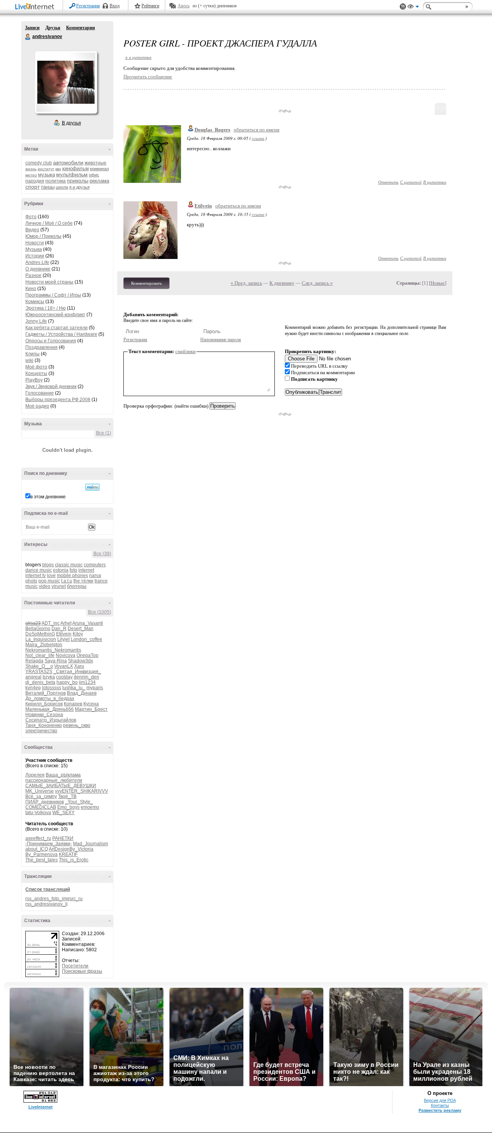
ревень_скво (76, 725)
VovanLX (63, 666)
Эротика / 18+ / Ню (45, 308)
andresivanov (28, 37)
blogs (48, 564)
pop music (49, 581)
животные (95, 163)
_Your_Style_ (79, 802)
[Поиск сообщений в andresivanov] (92, 487)
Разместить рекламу (440, 1110)
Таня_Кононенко (43, 725)
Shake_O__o (39, 666)
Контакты (440, 1105)
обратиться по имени (256, 130)
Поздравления (41, 347)
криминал (99, 168)
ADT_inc (51, 623)
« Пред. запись (246, 283)
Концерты (36, 373)
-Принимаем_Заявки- (48, 843)
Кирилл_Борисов (44, 704)
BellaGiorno (37, 628)
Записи (32, 27)
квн (58, 169)
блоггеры (76, 586)
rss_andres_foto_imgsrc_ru (54, 898)
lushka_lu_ (73, 687)
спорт (32, 187)
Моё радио (37, 406)
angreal (33, 677)
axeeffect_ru (38, 838)
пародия (34, 181)
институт (46, 169)
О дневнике (37, 269)
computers (95, 564)
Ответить (388, 182)
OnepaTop (87, 655)
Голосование (39, 393)
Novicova (65, 655)
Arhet (65, 623)
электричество (41, 730)
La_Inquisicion (40, 639)
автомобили (68, 162)
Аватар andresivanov (66, 82)
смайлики (185, 351)
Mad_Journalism (90, 843)
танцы (48, 187)
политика (55, 181)
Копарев (73, 704)
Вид (413, 8)
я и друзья (79, 187)
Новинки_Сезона (44, 714)
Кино (30, 288)
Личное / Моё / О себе (49, 223)
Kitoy (78, 634)
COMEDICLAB (40, 807)
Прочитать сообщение (147, 77)
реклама (99, 181)
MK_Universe (39, 791)
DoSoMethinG (40, 634)
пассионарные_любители (53, 780)
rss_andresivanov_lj (46, 904)
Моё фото (36, 367)
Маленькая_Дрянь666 (49, 709)
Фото (31, 216)
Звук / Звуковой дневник (50, 386)
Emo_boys (68, 807)
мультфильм (72, 174)
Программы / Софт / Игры (53, 295)
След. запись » (317, 283)
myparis (94, 687)
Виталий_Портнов (45, 693)
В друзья (71, 123)
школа (62, 187)
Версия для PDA (440, 1100)
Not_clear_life (40, 655)
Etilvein (63, 634)
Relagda (34, 661)
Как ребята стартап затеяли (56, 327)
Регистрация (88, 5)
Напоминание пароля (220, 339)
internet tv (35, 575)
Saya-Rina (56, 661)
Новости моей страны (49, 282)
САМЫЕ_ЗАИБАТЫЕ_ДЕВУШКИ (60, 785)
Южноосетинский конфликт (55, 314)
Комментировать (146, 283)
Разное (33, 275)
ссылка (258, 138)
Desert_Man (80, 628)
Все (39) (102, 553)
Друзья (52, 27)
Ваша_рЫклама (63, 775)
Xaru (79, 666)
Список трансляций (47, 889)
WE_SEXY (63, 812)
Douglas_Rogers (212, 130)
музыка (46, 174)
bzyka (49, 677)
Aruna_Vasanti (87, 623)
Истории (34, 256)
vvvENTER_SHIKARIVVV (81, 791)
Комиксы (34, 301)
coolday (64, 677)
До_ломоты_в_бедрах (49, 698)
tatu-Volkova (38, 812)
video (44, 586)
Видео (32, 229)
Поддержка (403, 6)
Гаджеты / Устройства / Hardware (61, 334)
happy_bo (67, 682)
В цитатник (434, 182)
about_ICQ (36, 849)
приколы (77, 180)
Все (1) (103, 433)
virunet (59, 586)
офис (94, 175)
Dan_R (59, 628)
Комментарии (80, 27)
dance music (38, 570)
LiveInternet (36, 7)
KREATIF (68, 854)
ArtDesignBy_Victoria (71, 849)
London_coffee (86, 639)
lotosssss (51, 687)
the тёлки (83, 581)
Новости (34, 243)
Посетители (75, 966)
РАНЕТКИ (62, 838)
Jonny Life (36, 321)
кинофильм (75, 168)
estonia (60, 570)
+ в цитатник (138, 57)
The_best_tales (41, 860)
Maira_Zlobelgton (43, 644)
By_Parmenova (41, 854)
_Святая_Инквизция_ (77, 671)
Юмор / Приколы (43, 236)
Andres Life (37, 262)
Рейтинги (150, 5)
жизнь (31, 169)
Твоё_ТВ (67, 796)
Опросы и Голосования (50, 340)
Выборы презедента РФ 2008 (57, 399)
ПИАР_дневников (44, 802)
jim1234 (87, 682)
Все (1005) (99, 612)
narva (95, 575)
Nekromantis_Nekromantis (53, 650)
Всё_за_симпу (41, 796)
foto (73, 570)
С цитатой (411, 182)
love (51, 575)
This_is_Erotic (73, 860)
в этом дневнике (48, 496)
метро (31, 175)
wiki (29, 360)
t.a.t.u (66, 581)
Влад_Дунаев (81, 693)
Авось (183, 5)
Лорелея (35, 775)
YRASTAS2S (38, 671)
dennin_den (86, 677)
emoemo (90, 807)
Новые (437, 283)
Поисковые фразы (82, 971)
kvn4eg (33, 687)
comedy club (38, 163)
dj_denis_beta (40, 682)
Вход (115, 5)
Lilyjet (63, 639)
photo (31, 581)
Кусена (91, 704)
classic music (69, 564)
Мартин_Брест (91, 709)
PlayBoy (34, 380)
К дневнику (281, 283)
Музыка (33, 249)
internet (86, 570)
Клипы (32, 354)
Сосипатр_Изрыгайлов (50, 720)
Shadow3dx (80, 661)
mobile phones (72, 575)
